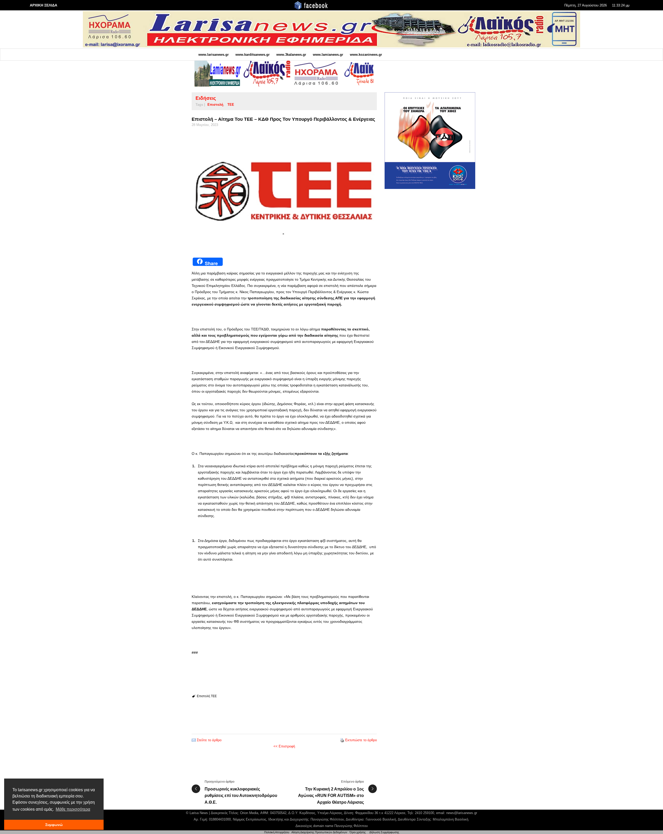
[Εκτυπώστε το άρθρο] (342, 740)
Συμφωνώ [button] (54, 825)
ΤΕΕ (230, 105)
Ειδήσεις (206, 98)
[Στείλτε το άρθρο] (194, 740)
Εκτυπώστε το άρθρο (361, 740)
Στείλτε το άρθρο (209, 740)
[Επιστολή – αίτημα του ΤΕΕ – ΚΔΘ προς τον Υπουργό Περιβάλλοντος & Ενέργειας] (284, 190)
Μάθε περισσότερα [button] (73, 809)
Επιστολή (215, 105)
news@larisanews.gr (461, 813)
